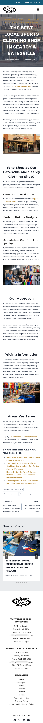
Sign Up (36, 2)
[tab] (17, 582)
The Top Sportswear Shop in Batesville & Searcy (32, 507)
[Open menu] (37, 10)
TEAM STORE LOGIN (29, 716)
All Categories (21, 682)
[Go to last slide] (6, 556)
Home (21, 679)
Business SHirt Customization (21, 19)
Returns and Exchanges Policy (21, 704)
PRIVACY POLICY (20, 715)
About (21, 685)
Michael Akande (15, 60)
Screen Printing (29, 22)
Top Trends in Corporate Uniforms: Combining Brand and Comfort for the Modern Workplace (22, 466)
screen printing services (28, 494)
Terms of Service (21, 698)
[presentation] (21, 543)
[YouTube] (28, 720)
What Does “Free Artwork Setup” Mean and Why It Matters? (11, 507)
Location (21, 688)
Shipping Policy (21, 701)
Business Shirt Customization (13, 489)
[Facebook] (14, 720)
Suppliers (27, 2)
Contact (17, 2)
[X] (19, 720)
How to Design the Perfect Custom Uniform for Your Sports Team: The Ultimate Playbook (21, 475)
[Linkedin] (24, 720)
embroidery (11, 22)
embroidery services (11, 494)
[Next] (36, 556)
